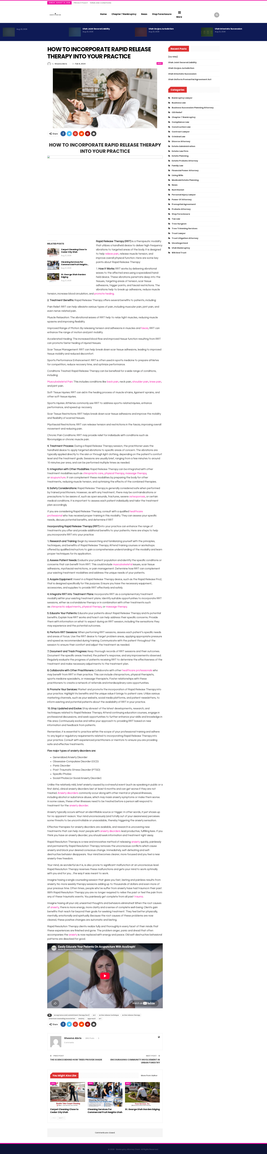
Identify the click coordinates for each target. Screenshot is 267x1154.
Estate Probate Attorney (185, 160)
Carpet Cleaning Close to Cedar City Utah (74, 250)
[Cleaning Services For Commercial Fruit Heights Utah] (53, 265)
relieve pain (112, 253)
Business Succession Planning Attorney (193, 107)
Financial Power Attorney (185, 170)
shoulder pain (140, 381)
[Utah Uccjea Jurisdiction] (141, 32)
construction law (181, 127)
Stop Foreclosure (161, 14)
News (144, 14)
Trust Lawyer (179, 233)
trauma (138, 896)
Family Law (177, 165)
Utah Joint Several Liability (96, 28)
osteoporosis (137, 496)
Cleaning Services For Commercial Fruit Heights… (75, 263)
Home (103, 14)
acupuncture (58, 477)
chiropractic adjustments (66, 606)
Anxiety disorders (68, 793)
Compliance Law (180, 122)
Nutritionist (178, 189)
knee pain (155, 381)
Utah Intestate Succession (228, 28)
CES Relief (177, 112)
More (179, 16)
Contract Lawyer (181, 131)
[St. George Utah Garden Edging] (53, 277)
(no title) (173, 56)
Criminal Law (178, 136)
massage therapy (135, 473)
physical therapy (114, 473)
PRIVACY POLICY (81, 3)
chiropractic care (93, 473)
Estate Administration (183, 146)
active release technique (109, 1015)
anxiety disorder (78, 805)
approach (91, 1019)
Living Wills (177, 175)
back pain (112, 381)
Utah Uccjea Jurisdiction (161, 28)
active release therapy (131, 1015)
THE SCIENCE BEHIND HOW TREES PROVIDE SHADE (76, 1059)
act (94, 1015)
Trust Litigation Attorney (185, 238)
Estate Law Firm (180, 151)
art (100, 1019)
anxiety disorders (110, 831)
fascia (144, 328)
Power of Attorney (182, 199)
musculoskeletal (122, 564)
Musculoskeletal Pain (60, 381)
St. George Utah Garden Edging (73, 275)
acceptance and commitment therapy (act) (72, 1015)
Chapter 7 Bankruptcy (124, 14)
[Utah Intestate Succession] (207, 32)
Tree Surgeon (179, 223)
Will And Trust (179, 252)
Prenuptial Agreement (184, 204)
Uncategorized (180, 243)
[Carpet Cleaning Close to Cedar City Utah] (53, 252)
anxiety (135, 841)
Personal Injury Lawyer (184, 194)
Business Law (179, 102)
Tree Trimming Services (184, 228)
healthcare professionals (137, 670)
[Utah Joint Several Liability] (75, 32)
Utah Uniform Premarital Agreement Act (189, 79)
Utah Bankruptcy (181, 248)
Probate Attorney (181, 209)
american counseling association (62, 1019)
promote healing (104, 293)
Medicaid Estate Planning (185, 180)
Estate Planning (180, 155)
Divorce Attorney (181, 141)
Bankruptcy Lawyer (182, 98)
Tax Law (176, 218)
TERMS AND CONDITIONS (100, 3)
